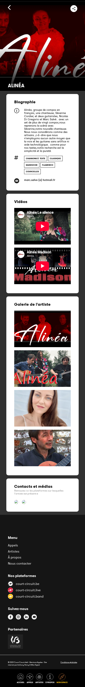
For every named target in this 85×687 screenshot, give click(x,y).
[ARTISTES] (40, 679)
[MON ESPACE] (62, 679)
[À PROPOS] (50, 679)
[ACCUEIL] (21, 679)
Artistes (13, 551)
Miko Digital (35, 665)
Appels (13, 545)
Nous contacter (19, 563)
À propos (14, 557)
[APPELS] (30, 679)
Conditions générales (68, 662)
